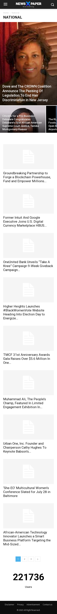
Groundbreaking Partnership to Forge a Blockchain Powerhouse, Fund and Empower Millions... (27, 177)
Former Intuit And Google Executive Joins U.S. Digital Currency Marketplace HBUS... (25, 221)
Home (6, 12)
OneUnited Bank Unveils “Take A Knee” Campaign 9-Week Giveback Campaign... (28, 266)
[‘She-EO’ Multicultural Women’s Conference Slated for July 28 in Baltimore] (28, 471)
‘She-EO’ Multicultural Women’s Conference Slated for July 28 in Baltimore (26, 492)
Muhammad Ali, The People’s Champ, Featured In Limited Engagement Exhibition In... (24, 403)
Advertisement (33, 604)
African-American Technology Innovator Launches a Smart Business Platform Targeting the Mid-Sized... (27, 538)
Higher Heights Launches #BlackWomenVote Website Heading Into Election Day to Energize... (24, 312)
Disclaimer (9, 604)
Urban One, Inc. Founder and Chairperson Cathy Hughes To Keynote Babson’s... (24, 447)
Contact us (47, 604)
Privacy (20, 604)
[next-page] (37, 559)
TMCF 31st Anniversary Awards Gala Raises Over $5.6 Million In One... (26, 359)
